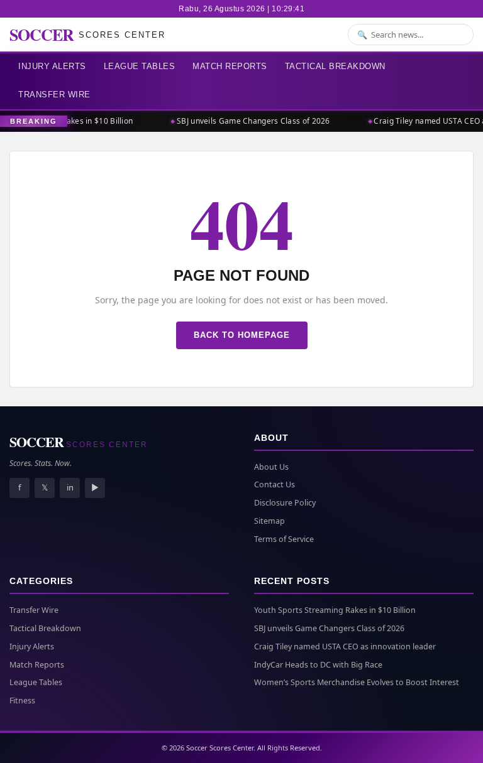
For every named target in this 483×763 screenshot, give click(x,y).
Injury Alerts (52, 66)
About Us (271, 467)
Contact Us (274, 484)
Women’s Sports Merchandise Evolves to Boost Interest (356, 682)
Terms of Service (284, 539)
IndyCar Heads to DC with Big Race (318, 664)
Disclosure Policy (285, 502)
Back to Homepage (242, 335)
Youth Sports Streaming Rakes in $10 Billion (335, 610)
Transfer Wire (54, 94)
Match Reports (229, 66)
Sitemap (269, 521)
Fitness (22, 700)
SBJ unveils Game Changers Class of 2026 (251, 121)
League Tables (139, 66)
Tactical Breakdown (335, 66)
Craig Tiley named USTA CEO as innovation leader (345, 646)
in (70, 487)
